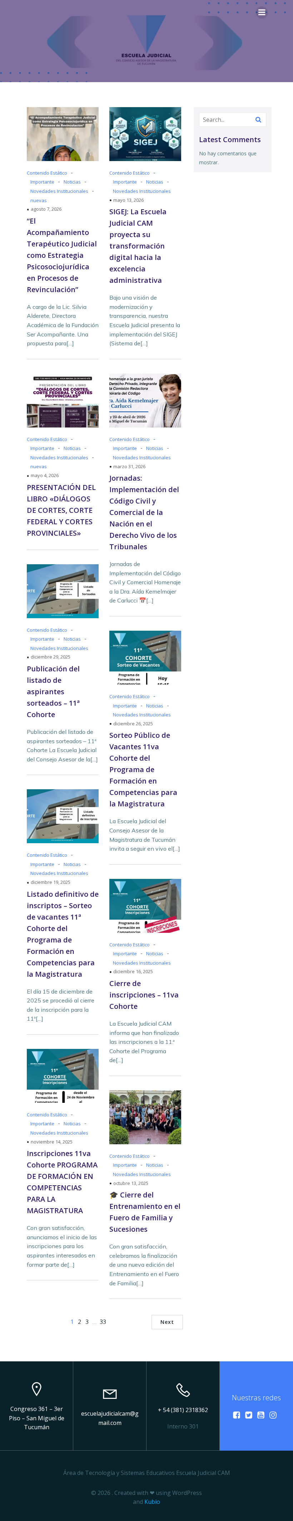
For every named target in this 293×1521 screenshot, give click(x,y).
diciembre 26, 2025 (133, 723)
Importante (42, 182)
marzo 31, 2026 (129, 466)
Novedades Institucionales (59, 191)
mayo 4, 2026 (45, 475)
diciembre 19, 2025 (50, 882)
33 (103, 1322)
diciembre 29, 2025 (50, 657)
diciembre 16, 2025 (133, 971)
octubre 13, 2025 (130, 1183)
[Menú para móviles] (262, 12)
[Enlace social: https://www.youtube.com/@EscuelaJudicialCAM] (263, 1415)
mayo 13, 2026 (128, 200)
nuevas (38, 200)
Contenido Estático (47, 173)
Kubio (152, 1502)
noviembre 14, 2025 (52, 1142)
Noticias (72, 182)
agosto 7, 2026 (46, 209)
